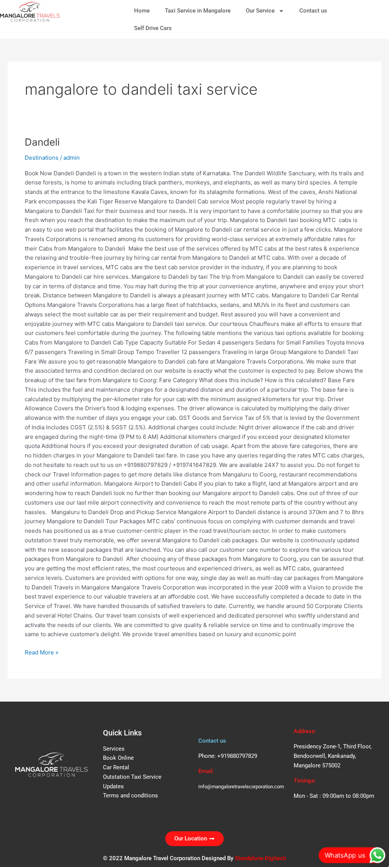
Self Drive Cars (153, 28)
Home (142, 10)
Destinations (42, 157)
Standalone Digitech (260, 858)
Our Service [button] (260, 10)
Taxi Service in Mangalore (198, 10)
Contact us (313, 10)
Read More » (42, 652)
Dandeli (42, 142)
